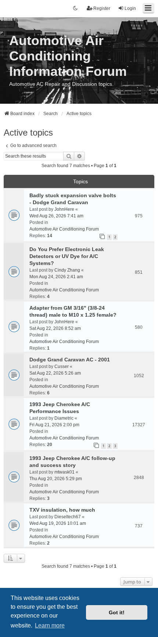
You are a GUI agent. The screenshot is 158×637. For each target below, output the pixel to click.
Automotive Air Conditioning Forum (64, 229)
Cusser (61, 366)
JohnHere (64, 209)
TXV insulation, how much (62, 510)
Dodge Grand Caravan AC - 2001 (69, 359)
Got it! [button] (117, 612)
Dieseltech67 (67, 516)
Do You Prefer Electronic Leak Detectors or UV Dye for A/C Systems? (66, 256)
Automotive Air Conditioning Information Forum (68, 56)
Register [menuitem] (101, 8)
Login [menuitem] (130, 8)
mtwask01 (64, 472)
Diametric (63, 418)
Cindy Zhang (67, 270)
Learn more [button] (50, 625)
